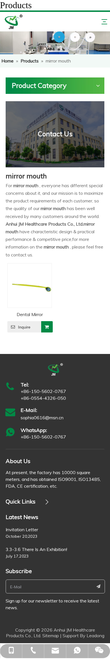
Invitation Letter (22, 529)
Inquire (24, 327)
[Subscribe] (98, 586)
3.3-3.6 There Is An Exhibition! (36, 549)
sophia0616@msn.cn (42, 417)
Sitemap (50, 635)
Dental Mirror (30, 314)
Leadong (95, 635)
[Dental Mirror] (30, 285)
